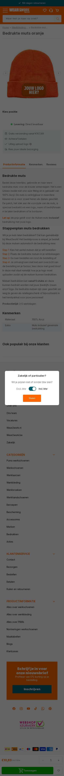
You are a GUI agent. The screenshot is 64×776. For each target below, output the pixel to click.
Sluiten (32, 398)
